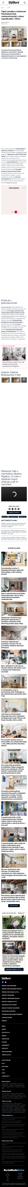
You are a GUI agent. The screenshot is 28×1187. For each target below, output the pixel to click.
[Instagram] (6, 982)
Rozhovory (5, 1039)
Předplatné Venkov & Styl (10, 992)
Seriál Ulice (19, 1095)
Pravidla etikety (5, 1083)
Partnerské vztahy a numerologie (9, 1095)
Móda (3, 1026)
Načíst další (14, 905)
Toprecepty (6, 1076)
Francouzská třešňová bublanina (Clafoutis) (11, 1104)
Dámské (20, 1175)
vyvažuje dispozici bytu (7, 316)
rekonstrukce (13, 516)
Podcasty (5, 1048)
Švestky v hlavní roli (17, 1103)
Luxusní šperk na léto (17, 1098)
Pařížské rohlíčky (9, 1107)
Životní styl (6, 1032)
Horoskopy (5, 1045)
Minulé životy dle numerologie (17, 1093)
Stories (4, 1042)
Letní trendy (17, 1086)
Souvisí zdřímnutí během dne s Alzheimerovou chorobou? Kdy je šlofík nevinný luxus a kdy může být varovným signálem (13, 1126)
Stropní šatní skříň (6, 307)
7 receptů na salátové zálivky (15, 1109)
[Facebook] (3, 982)
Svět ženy (5, 1066)
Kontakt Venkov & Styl (9, 1001)
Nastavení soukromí (8, 1011)
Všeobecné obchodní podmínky (12, 1014)
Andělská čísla (5, 1085)
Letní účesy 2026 (8, 1098)
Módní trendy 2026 (10, 1086)
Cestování (11, 1085)
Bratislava (23, 516)
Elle (3, 1063)
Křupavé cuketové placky (7, 1103)
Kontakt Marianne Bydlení (10, 998)
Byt (9, 7)
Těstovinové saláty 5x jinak (19, 1112)
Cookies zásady (7, 1017)
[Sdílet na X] (12, 509)
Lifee (3, 1073)
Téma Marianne (7, 1051)
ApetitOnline (6, 1060)
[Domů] (14, 2)
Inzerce (4, 1020)
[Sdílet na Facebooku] (9, 509)
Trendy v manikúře (5, 1093)
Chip (3, 1070)
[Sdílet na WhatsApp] (18, 509)
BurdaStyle (20, 1176)
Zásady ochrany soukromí (10, 1008)
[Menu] (3, 2)
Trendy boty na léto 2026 (13, 1096)
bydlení (5, 516)
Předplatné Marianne (9, 985)
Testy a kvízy (20, 1083)
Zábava (4, 1035)
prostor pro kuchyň (11, 182)
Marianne (20, 1173)
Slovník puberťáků (13, 1083)
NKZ (8, 1176)
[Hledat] (24, 2)
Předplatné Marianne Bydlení (12, 989)
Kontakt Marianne (8, 995)
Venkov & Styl (6, 1055)
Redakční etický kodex (9, 1005)
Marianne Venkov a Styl (13, 969)
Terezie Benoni (5, 22)
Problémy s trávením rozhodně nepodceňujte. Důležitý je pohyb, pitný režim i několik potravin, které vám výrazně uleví (13, 1158)
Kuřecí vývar (16, 1106)
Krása (4, 1029)
